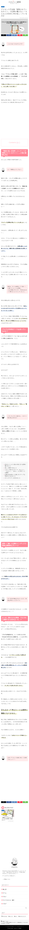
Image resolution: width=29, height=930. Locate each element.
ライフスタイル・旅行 (8, 900)
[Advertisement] (14, 121)
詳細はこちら (7, 879)
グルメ (4, 896)
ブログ (3, 6)
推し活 (4, 889)
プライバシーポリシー (11, 926)
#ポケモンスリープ (23, 916)
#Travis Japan (5, 916)
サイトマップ (19, 926)
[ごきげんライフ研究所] (14, 3)
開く (18, 142)
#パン (16, 916)
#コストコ (11, 916)
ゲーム (4, 893)
